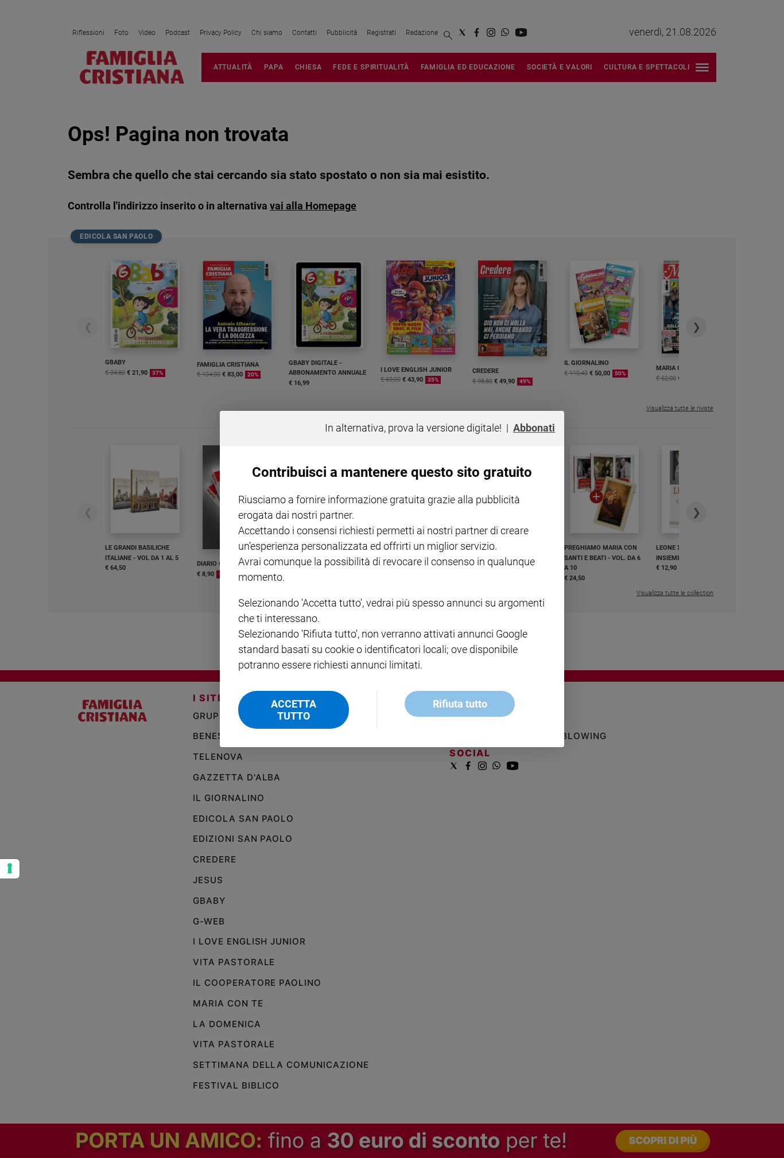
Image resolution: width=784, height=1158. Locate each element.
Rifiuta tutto (460, 704)
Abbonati (534, 428)
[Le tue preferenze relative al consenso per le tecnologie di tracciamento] (10, 869)
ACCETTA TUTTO (293, 710)
